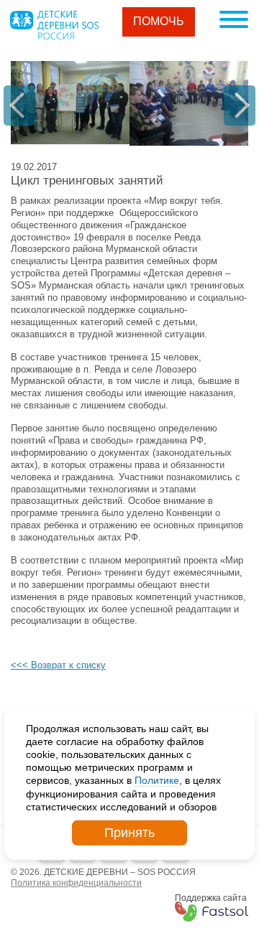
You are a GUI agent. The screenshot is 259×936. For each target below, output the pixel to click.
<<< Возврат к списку (58, 665)
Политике (157, 780)
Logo (54, 25)
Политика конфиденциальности (76, 883)
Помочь (158, 21)
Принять (129, 832)
